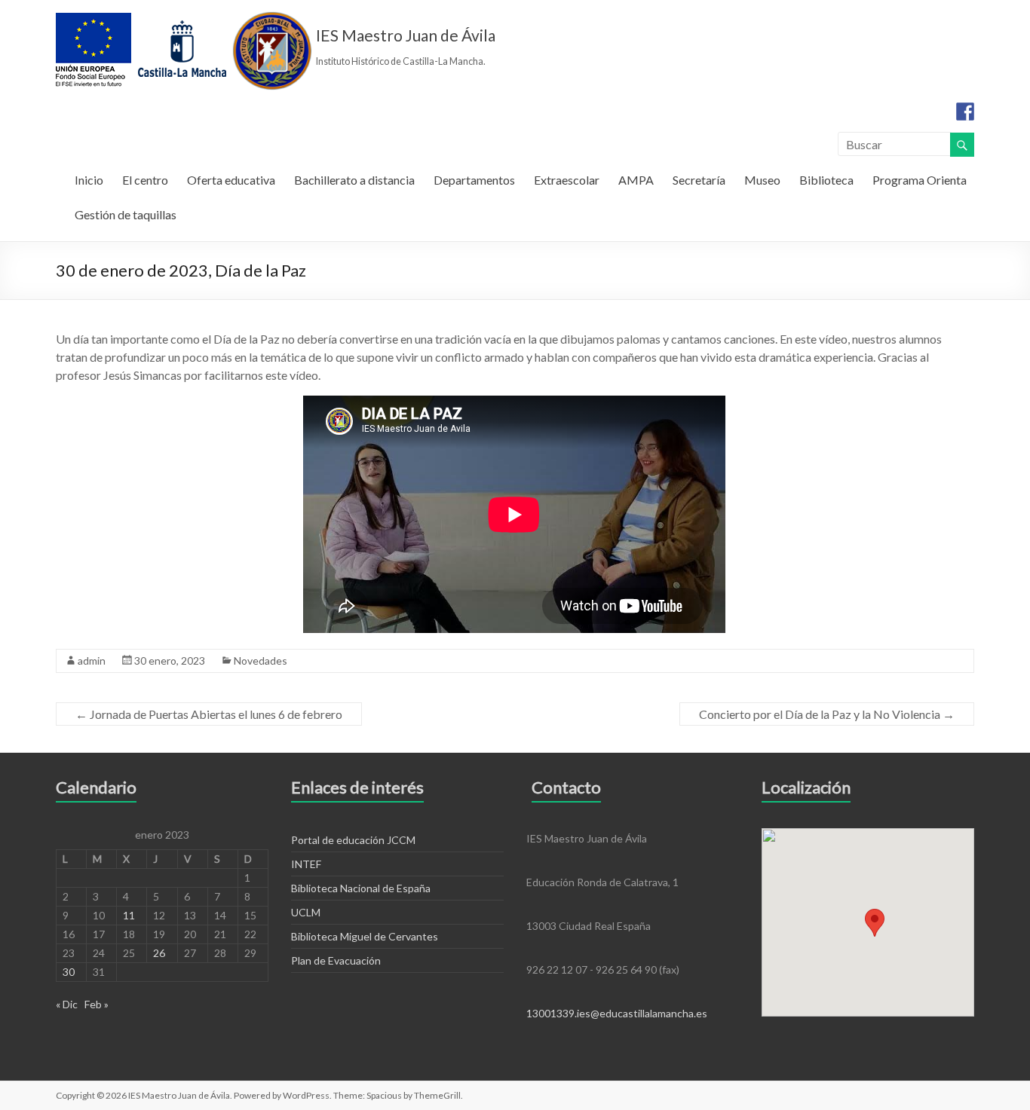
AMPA (636, 180)
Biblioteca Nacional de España (361, 888)
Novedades (260, 660)
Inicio (89, 180)
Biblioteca (826, 180)
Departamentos (474, 180)
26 (159, 952)
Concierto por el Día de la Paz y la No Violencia (827, 714)
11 (129, 915)
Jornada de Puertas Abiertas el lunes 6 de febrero (208, 714)
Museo (762, 180)
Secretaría (699, 180)
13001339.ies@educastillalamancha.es (616, 1013)
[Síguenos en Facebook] (965, 111)
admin (92, 660)
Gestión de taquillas (125, 214)
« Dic (67, 1004)
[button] (874, 923)
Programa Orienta (919, 180)
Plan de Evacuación (336, 960)
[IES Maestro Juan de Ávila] (184, 18)
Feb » (96, 1004)
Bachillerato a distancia (354, 180)
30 (69, 971)
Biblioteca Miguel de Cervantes (364, 936)
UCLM (305, 912)
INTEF (306, 864)
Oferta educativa (231, 180)
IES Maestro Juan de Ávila (405, 35)
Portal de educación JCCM (353, 839)
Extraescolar (566, 180)
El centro (145, 180)
